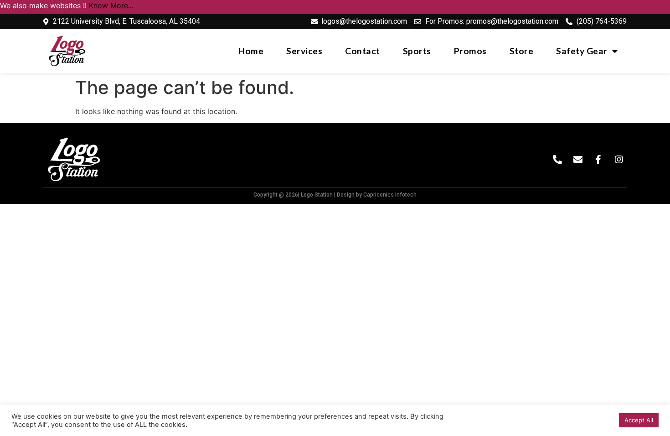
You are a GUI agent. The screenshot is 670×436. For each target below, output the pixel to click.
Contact (362, 51)
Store (522, 51)
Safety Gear (582, 51)
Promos (470, 51)
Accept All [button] (638, 420)
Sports (417, 51)
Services (304, 51)
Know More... (111, 5)
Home (250, 51)
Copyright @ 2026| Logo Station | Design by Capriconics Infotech (335, 195)
